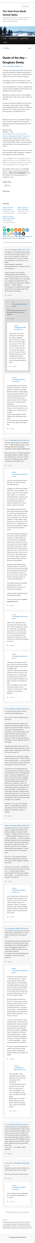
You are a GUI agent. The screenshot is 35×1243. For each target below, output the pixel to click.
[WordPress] (19, 233)
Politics (24, 236)
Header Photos (24, 38)
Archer (14, 472)
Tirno (6, 709)
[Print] (19, 230)
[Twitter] (4, 233)
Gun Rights (19, 236)
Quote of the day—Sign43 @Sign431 (23, 208)
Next (30, 48)
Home (4, 38)
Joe (21, 66)
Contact (5, 42)
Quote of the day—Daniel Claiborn (8, 208)
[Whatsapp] (12, 230)
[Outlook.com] (16, 233)
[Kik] (23, 233)
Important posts (13, 38)
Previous (6, 48)
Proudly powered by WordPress (17, 1237)
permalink (21, 238)
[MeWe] (8, 230)
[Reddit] (16, 230)
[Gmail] (12, 233)
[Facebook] (27, 230)
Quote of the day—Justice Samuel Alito (9, 217)
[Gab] (4, 230)
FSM (23, 517)
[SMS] (8, 233)
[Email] (23, 230)
